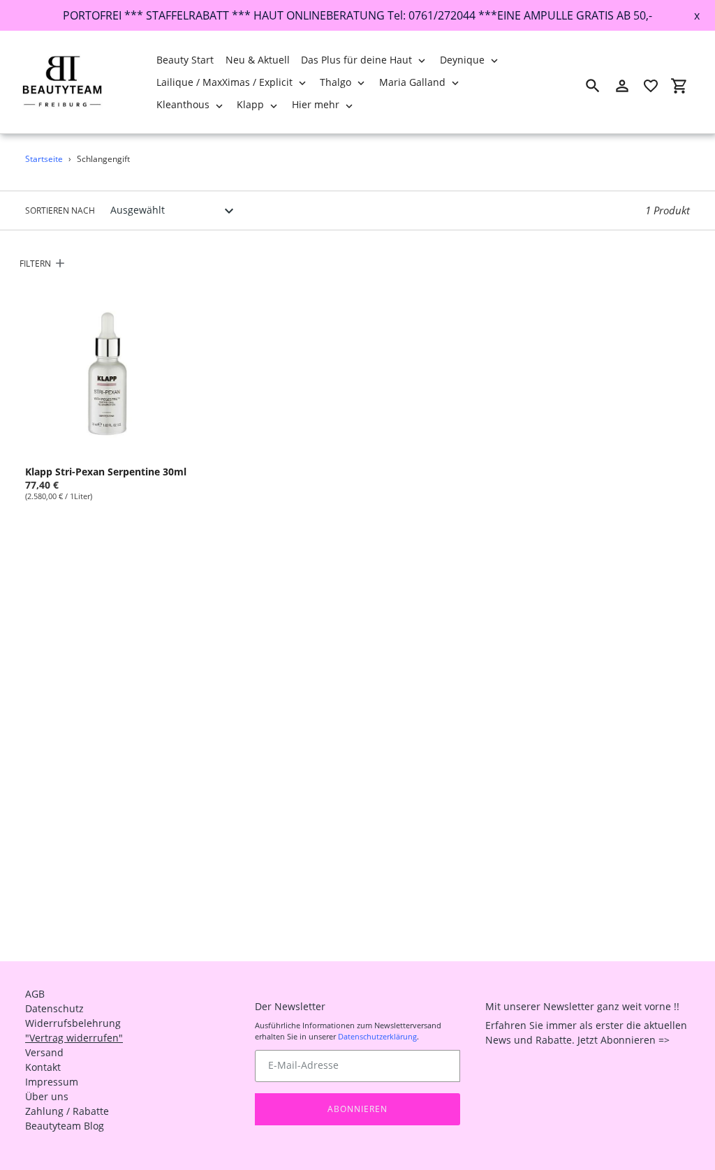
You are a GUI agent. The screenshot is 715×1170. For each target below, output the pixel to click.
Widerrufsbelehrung (73, 1023)
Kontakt (43, 1067)
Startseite (44, 159)
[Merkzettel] (651, 85)
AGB (35, 993)
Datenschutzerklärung (377, 1036)
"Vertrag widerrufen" (74, 1037)
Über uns (46, 1096)
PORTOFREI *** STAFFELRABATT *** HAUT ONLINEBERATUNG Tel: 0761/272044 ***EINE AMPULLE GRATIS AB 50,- (357, 15)
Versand (44, 1052)
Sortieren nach (60, 210)
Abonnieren (357, 1109)
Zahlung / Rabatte (67, 1111)
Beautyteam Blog (64, 1125)
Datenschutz (54, 1008)
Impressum (51, 1081)
